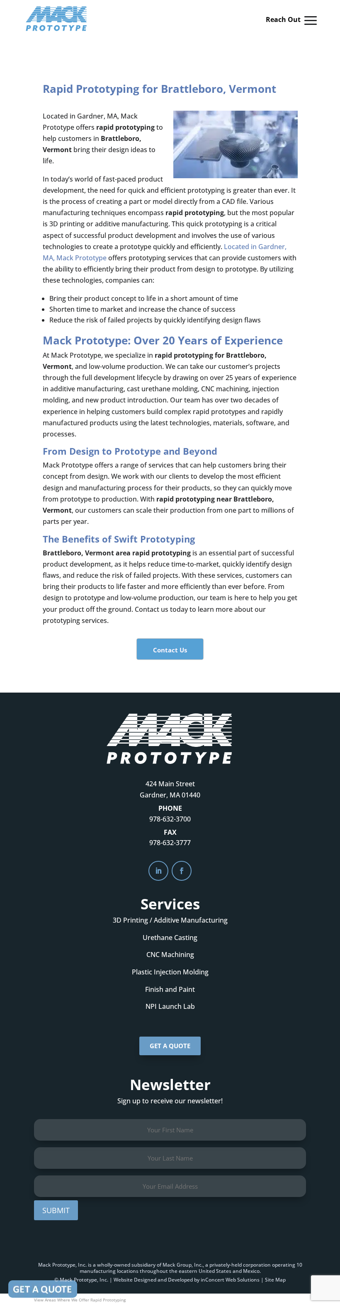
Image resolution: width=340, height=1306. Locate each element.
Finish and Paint (170, 989)
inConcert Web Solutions (230, 1279)
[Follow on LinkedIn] (158, 871)
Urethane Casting (170, 937)
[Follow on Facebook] (182, 871)
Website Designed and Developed (153, 1279)
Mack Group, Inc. (183, 1264)
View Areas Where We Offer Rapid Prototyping (80, 1300)
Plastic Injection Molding (170, 971)
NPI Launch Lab (170, 1006)
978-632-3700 (170, 819)
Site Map (275, 1279)
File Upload (42, 1289)
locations (127, 1271)
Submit (56, 1210)
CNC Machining (170, 954)
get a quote (170, 1046)
